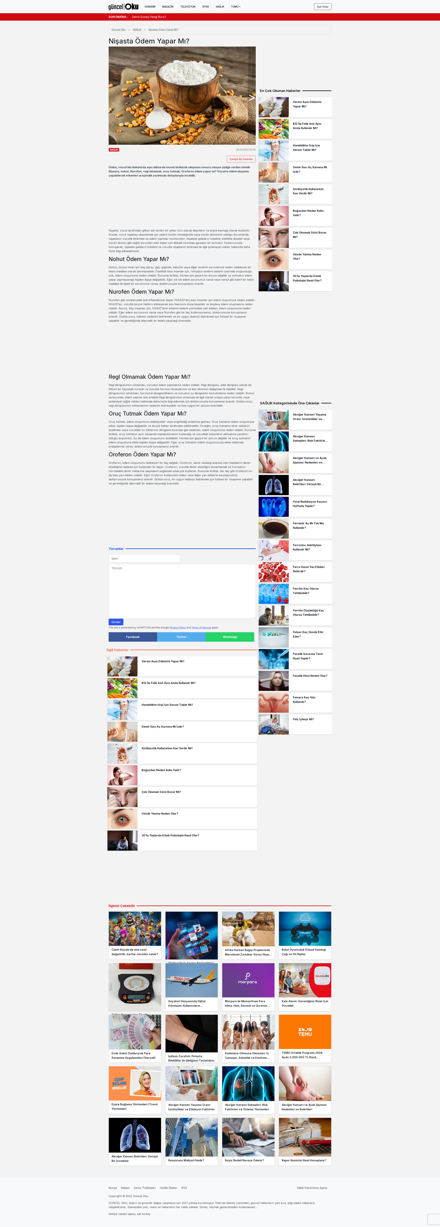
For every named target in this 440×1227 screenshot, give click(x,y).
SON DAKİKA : (118, 17)
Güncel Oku (119, 29)
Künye (113, 1188)
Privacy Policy (178, 627)
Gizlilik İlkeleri (168, 1188)
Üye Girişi (322, 6)
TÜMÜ (234, 6)
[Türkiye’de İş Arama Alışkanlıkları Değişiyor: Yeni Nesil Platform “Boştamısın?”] (191, 935)
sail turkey (144, 1214)
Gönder (116, 622)
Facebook (133, 637)
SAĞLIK (220, 6)
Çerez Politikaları (145, 1188)
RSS (184, 1188)
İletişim (125, 1188)
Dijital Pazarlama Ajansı (312, 1188)
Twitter (181, 637)
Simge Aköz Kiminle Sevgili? (150, 17)
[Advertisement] (182, 203)
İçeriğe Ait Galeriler (241, 159)
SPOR (205, 6)
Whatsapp (230, 637)
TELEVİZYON (187, 6)
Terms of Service (201, 627)
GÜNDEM (150, 6)
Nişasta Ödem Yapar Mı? (163, 29)
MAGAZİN (167, 6)
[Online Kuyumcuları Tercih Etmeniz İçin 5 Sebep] (135, 987)
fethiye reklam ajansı (122, 1214)
